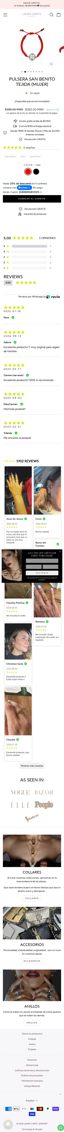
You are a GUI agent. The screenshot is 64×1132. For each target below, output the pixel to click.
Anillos (32, 1044)
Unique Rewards (32, 1086)
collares (32, 898)
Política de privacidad (32, 1075)
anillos (32, 1023)
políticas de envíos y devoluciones (32, 1070)
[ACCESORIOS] (32, 923)
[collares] (32, 851)
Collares (32, 1039)
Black (36, 171)
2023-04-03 (13, 397)
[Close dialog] (60, 551)
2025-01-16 (12, 311)
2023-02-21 (12, 426)
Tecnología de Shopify (32, 1129)
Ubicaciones (32, 1065)
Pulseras (32, 1049)
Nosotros (32, 1060)
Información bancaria (32, 1080)
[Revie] (53, 297)
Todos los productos (32, 1033)
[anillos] (32, 985)
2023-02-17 (12, 369)
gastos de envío (17, 113)
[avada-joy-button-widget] (8, 1124)
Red (28, 171)
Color (32, 165)
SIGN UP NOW (42, 573)
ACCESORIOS (32, 961)
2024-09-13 (13, 336)
